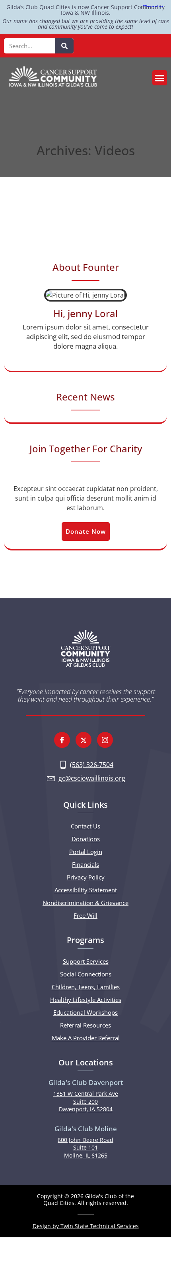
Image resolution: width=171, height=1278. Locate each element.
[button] (159, 77)
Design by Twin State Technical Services (86, 1226)
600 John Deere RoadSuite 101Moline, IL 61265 (85, 1147)
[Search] (64, 45)
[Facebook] (62, 740)
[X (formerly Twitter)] (83, 740)
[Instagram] (105, 740)
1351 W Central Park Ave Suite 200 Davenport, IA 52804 (85, 1101)
